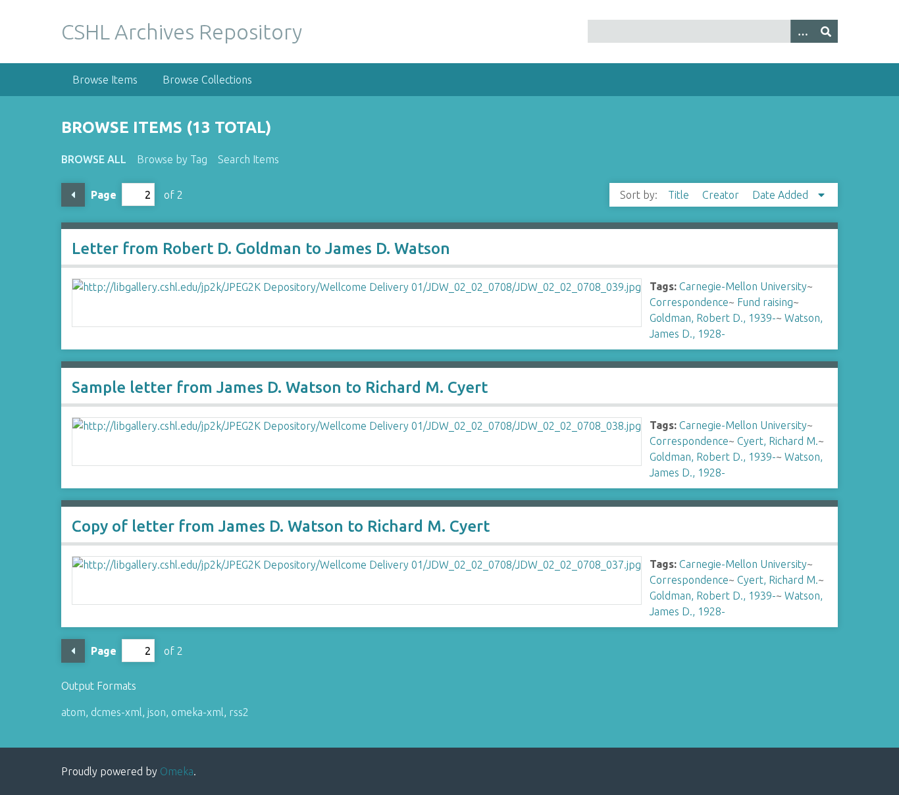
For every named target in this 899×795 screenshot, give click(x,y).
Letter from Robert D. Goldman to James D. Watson (261, 248)
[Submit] (826, 31)
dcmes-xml (116, 712)
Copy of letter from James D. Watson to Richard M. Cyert (281, 526)
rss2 (239, 712)
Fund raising (765, 302)
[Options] (802, 31)
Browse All (93, 159)
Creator (722, 195)
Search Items (248, 159)
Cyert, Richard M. (777, 441)
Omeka (176, 771)
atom (73, 712)
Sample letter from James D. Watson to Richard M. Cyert (280, 387)
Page (103, 195)
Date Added (781, 195)
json (156, 712)
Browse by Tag (172, 159)
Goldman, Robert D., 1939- (713, 318)
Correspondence (689, 302)
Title (680, 195)
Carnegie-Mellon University (743, 286)
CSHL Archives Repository (181, 31)
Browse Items (105, 80)
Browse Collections (207, 80)
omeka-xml (197, 712)
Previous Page (73, 195)
